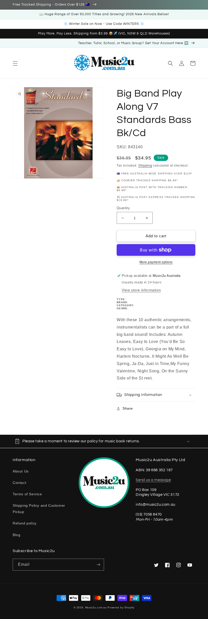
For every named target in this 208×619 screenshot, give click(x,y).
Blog (16, 535)
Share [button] (128, 408)
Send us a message (153, 480)
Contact (19, 483)
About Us (21, 471)
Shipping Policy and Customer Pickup (39, 508)
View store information (141, 290)
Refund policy (25, 523)
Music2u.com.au (96, 607)
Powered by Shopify (121, 607)
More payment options (156, 262)
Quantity (123, 208)
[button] (15, 63)
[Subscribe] (98, 565)
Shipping (145, 165)
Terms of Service (27, 494)
